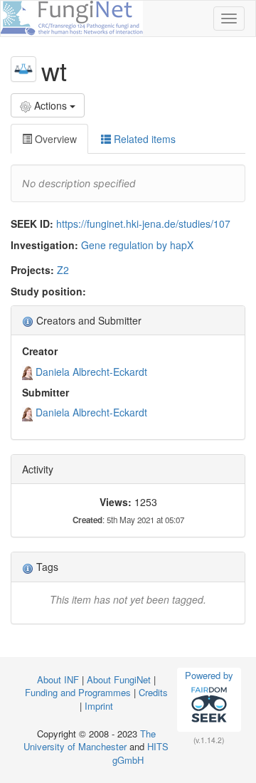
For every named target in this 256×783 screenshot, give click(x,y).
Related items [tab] (143, 139)
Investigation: (44, 245)
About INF (58, 679)
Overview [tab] (54, 139)
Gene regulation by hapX (137, 245)
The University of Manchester (89, 740)
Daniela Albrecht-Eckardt (91, 371)
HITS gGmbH (140, 753)
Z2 (63, 270)
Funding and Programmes (78, 692)
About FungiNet (119, 679)
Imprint (99, 706)
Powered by (209, 675)
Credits (153, 692)
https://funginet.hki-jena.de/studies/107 (143, 223)
